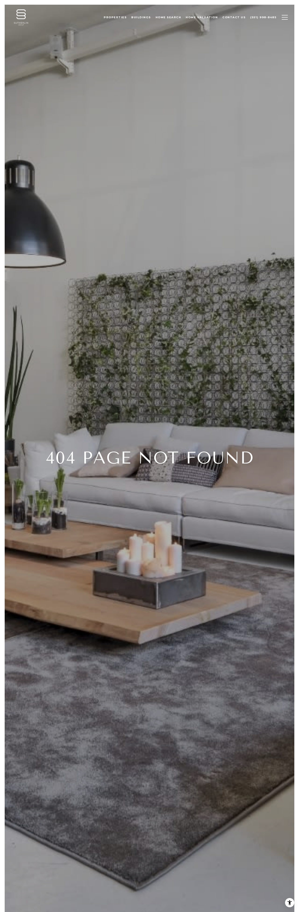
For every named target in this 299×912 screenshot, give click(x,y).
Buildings (141, 17)
